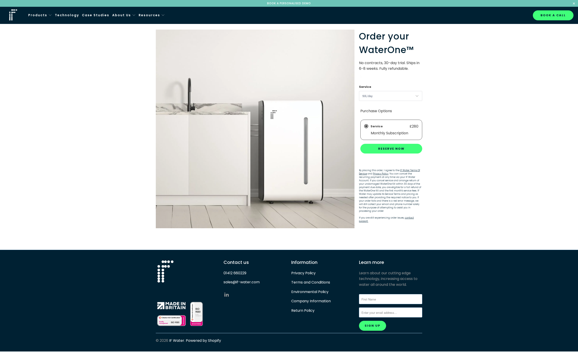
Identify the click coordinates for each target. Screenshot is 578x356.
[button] (40, 15)
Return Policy (303, 310)
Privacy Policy (303, 273)
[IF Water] (14, 15)
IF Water (176, 340)
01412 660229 (235, 273)
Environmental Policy (310, 291)
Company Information (311, 301)
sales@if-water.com (242, 282)
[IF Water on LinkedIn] (227, 295)
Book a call (553, 15)
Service (365, 87)
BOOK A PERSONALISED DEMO (289, 3)
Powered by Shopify (203, 340)
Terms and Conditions (310, 282)
